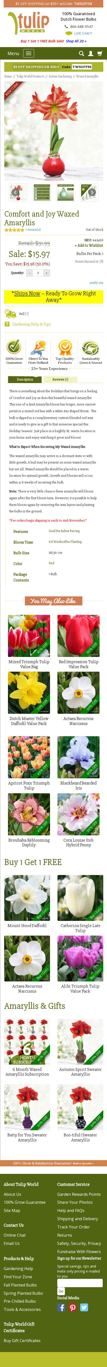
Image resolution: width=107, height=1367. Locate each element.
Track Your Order (73, 1227)
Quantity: (17, 273)
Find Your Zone (18, 1277)
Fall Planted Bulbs (20, 1285)
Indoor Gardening (60, 77)
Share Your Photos (75, 1202)
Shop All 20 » (76, 41)
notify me (96, 283)
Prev (15, 192)
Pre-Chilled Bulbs (20, 1301)
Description (25, 379)
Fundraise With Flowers (79, 1251)
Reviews (60, 379)
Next (92, 192)
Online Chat (15, 1235)
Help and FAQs (70, 1210)
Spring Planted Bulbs (23, 1293)
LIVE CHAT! (82, 33)
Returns (64, 1235)
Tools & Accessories (22, 1309)
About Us (12, 1194)
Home (8, 77)
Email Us (12, 1243)
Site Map (12, 1210)
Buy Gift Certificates (22, 1340)
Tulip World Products (30, 77)
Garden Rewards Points (79, 1194)
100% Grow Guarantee (25, 1202)
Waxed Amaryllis (87, 77)
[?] (27, 314)
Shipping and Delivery (77, 1218)
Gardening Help (18, 1268)
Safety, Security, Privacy (79, 1243)
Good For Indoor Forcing (64, 531)
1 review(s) (33, 230)
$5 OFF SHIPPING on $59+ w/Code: (53, 3)
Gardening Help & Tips (31, 324)
